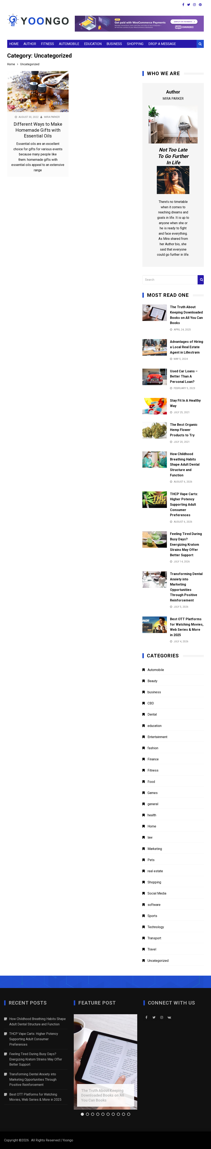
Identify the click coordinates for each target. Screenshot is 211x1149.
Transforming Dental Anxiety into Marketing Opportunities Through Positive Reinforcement (32, 1079)
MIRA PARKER (52, 117)
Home (14, 44)
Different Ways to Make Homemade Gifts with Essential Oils (38, 130)
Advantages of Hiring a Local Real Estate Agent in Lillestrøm (186, 347)
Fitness (47, 44)
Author (29, 44)
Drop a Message (162, 44)
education (93, 44)
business (114, 44)
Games (153, 793)
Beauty (152, 681)
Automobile (69, 44)
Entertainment (157, 737)
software (154, 905)
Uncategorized (158, 961)
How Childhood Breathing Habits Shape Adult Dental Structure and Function (184, 464)
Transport (154, 938)
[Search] (201, 279)
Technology (156, 927)
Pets (151, 860)
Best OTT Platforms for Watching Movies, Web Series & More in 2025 (35, 1097)
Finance (153, 759)
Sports (152, 916)
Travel (152, 949)
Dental (152, 714)
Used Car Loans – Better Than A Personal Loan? (184, 376)
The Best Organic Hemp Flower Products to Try (183, 430)
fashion (153, 748)
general (153, 804)
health (152, 815)
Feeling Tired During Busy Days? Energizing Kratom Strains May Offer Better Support (186, 544)
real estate (155, 871)
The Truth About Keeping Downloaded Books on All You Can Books (102, 1095)
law (150, 837)
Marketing (155, 849)
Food (151, 782)
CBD (151, 703)
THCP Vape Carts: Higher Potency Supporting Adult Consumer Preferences (184, 504)
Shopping (135, 44)
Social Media (157, 893)
